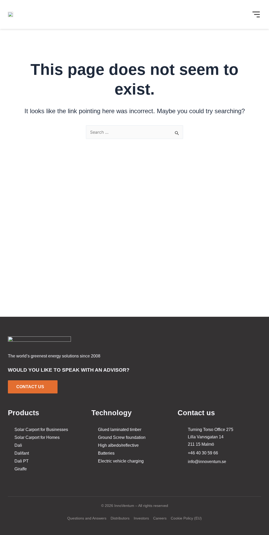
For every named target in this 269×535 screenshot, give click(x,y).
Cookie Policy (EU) (186, 518)
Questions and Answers (86, 518)
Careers (160, 518)
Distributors (120, 518)
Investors (141, 518)
